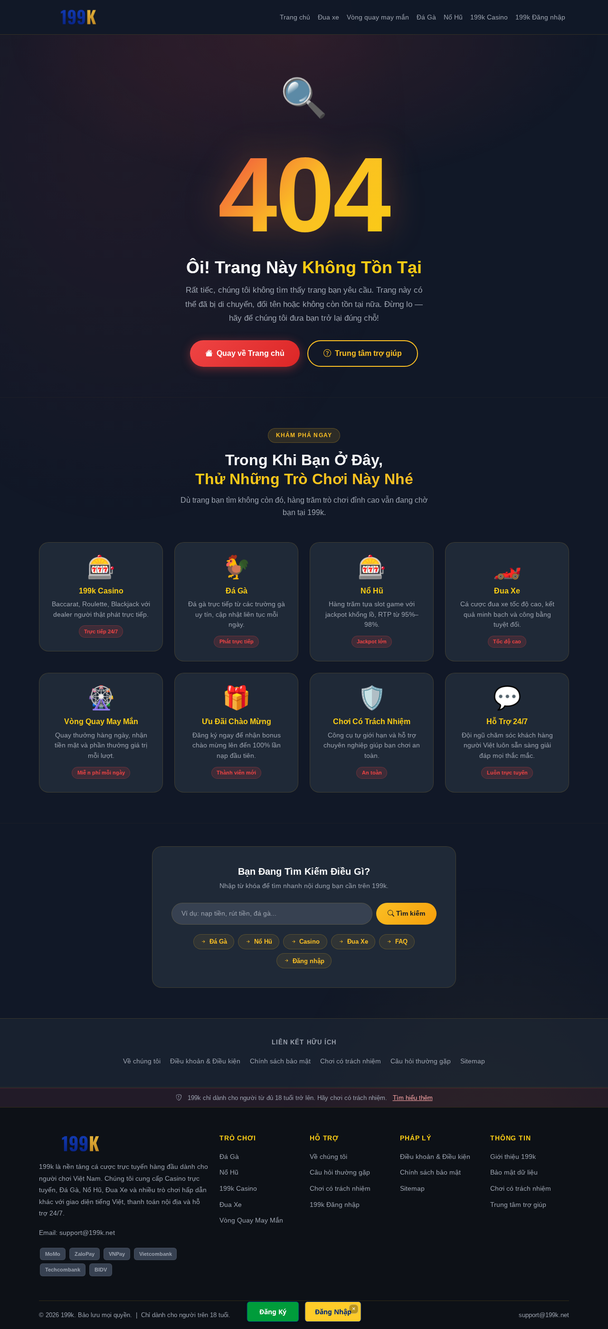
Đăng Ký (272, 1311)
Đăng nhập (308, 961)
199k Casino (489, 17)
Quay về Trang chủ (251, 353)
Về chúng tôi (142, 1061)
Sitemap (472, 1061)
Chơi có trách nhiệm (350, 1061)
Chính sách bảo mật (280, 1061)
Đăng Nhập (333, 1311)
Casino (309, 941)
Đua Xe (357, 941)
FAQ (401, 941)
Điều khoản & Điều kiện (205, 1061)
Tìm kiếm (409, 913)
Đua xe (328, 17)
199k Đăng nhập (540, 17)
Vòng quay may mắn (378, 17)
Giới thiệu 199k (513, 1156)
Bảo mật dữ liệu (514, 1172)
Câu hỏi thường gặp (420, 1061)
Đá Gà (426, 17)
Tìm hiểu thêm (413, 1097)
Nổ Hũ (453, 17)
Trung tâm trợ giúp (368, 353)
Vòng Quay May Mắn (251, 1220)
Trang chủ (295, 17)
